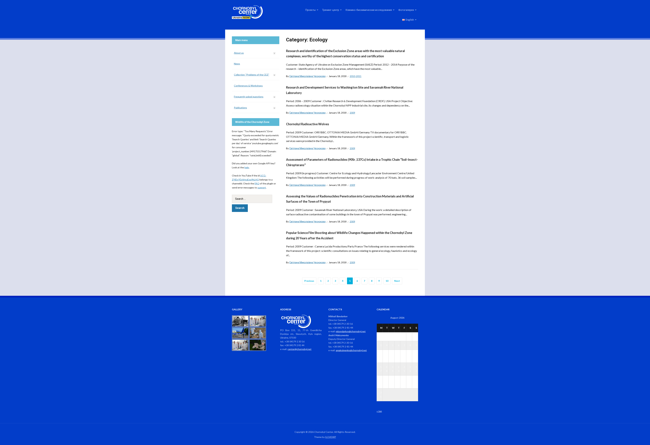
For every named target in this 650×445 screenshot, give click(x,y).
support (261, 187)
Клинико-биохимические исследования (368, 9)
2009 (352, 112)
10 (387, 280)
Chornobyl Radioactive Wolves (307, 124)
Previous (309, 280)
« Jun (379, 411)
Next (397, 280)
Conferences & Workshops (248, 85)
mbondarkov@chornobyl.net (351, 331)
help (246, 167)
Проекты (310, 9)
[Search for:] (255, 199)
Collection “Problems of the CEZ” (251, 74)
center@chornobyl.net (299, 349)
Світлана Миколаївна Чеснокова (307, 76)
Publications (240, 107)
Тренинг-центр (330, 9)
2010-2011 (355, 76)
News (237, 63)
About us (239, 52)
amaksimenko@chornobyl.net (351, 350)
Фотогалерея (406, 9)
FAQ (257, 183)
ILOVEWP (330, 437)
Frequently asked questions (248, 96)
